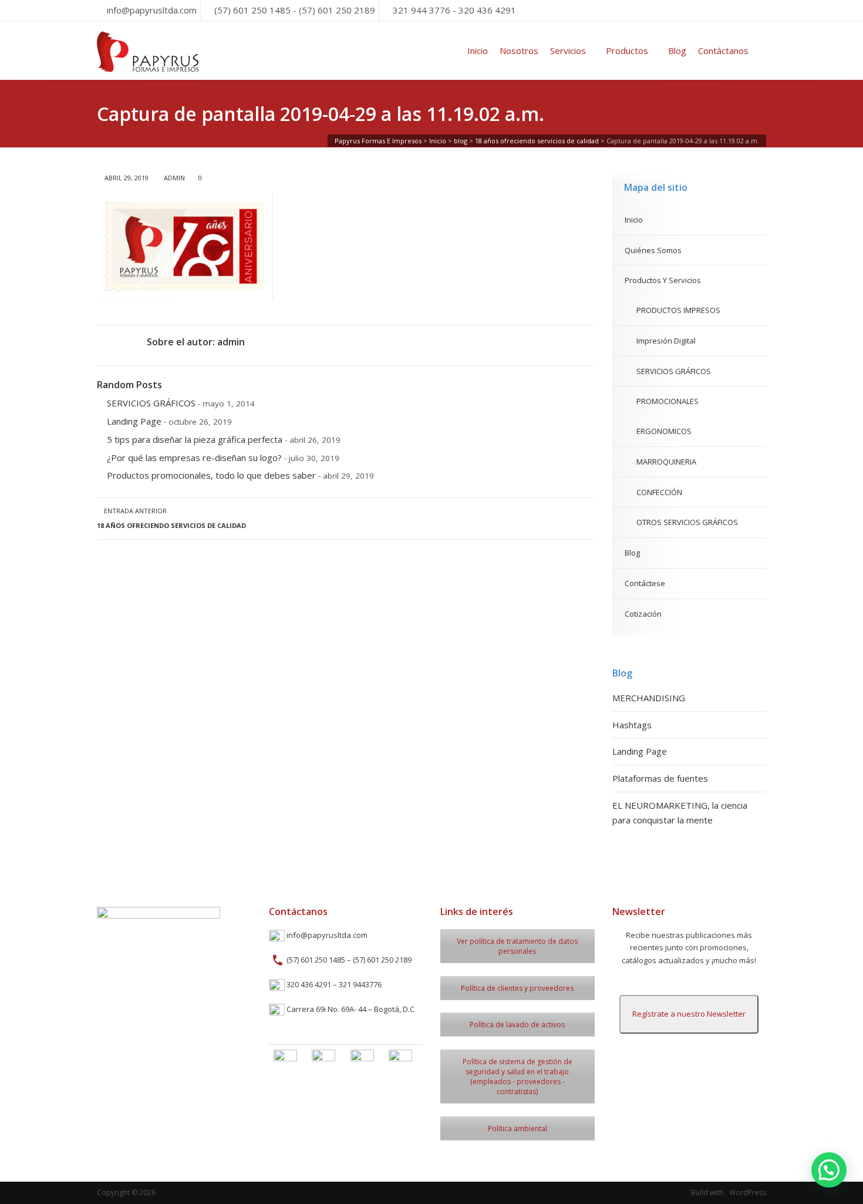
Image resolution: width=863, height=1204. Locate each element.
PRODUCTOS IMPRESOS (678, 310)
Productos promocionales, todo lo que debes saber (211, 475)
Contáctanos (723, 50)
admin (174, 177)
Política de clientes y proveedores (517, 988)
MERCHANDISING (648, 698)
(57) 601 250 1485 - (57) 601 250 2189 (294, 10)
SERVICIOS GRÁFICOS (151, 403)
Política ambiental (517, 1129)
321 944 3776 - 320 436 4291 (454, 10)
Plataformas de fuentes (660, 778)
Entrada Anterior (171, 518)
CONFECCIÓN (659, 492)
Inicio (477, 50)
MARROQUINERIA (666, 461)
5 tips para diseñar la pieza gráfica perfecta (194, 439)
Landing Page (134, 421)
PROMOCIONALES (667, 401)
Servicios (568, 50)
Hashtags (632, 725)
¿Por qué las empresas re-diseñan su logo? (194, 457)
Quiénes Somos (653, 250)
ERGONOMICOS (664, 431)
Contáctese (645, 583)
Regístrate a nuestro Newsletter (689, 1013)
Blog (677, 50)
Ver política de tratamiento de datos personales (517, 946)
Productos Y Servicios (663, 280)
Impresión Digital (666, 340)
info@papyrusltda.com (152, 10)
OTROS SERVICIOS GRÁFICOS (687, 522)
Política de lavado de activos (517, 1025)
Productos (627, 50)
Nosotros (519, 50)
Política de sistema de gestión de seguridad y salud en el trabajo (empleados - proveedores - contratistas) (517, 1077)
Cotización (643, 613)
